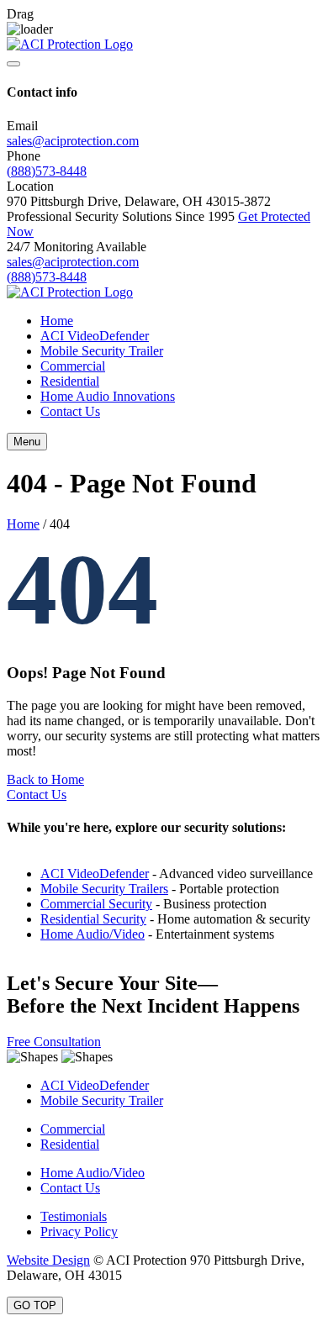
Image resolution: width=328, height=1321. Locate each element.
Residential (69, 381)
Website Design (48, 1260)
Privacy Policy (79, 1231)
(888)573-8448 (47, 171)
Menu (26, 441)
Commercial (72, 366)
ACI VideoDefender (94, 336)
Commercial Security (96, 904)
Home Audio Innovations (107, 396)
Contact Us (70, 411)
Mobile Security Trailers (104, 889)
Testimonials (73, 1216)
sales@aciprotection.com (73, 141)
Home (56, 320)
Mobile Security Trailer (101, 351)
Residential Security (93, 919)
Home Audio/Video (92, 934)
